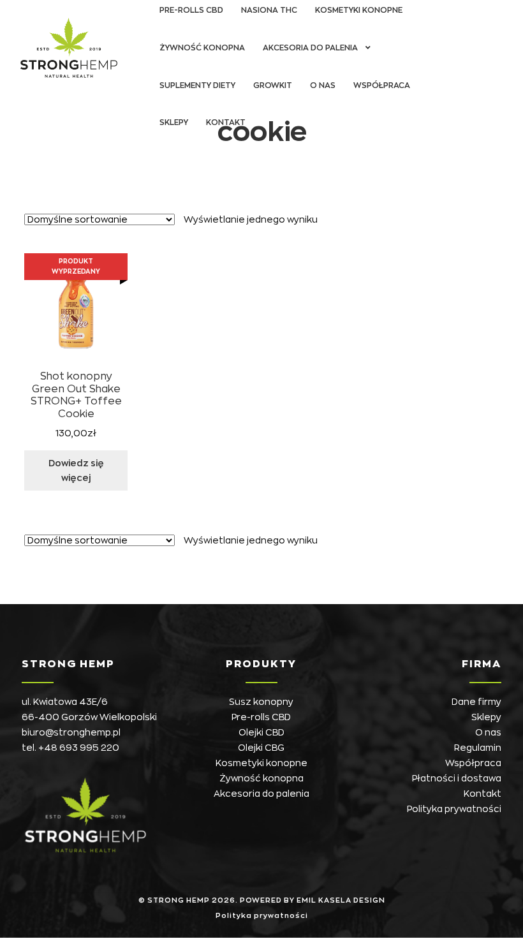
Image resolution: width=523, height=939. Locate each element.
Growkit (272, 85)
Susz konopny (261, 701)
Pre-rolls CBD (261, 717)
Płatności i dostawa (456, 778)
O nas (322, 85)
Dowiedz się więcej (76, 470)
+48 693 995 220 (78, 747)
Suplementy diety (197, 85)
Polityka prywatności (454, 808)
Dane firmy (476, 701)
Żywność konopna (202, 48)
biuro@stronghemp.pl (71, 732)
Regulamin (477, 747)
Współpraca (381, 85)
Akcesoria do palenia (310, 48)
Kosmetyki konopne (261, 762)
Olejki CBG (261, 747)
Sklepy (173, 122)
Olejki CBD (261, 732)
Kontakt (226, 122)
